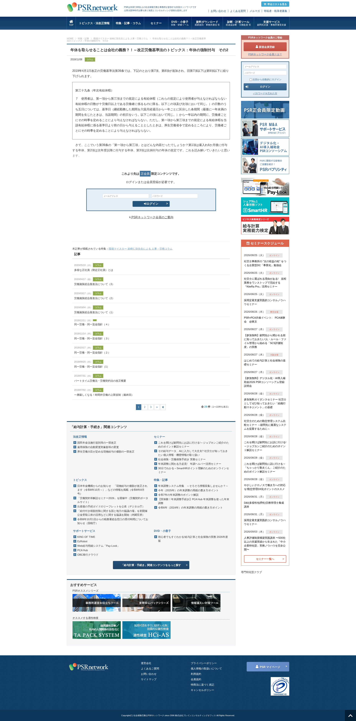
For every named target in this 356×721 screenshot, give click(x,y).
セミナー (156, 23)
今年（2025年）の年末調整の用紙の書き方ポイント (188, 490)
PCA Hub (82, 550)
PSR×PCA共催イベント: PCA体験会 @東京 (264, 319)
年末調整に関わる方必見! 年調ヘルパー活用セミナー (189, 463)
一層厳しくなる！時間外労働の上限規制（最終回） (104, 394)
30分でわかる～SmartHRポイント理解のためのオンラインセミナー (193, 470)
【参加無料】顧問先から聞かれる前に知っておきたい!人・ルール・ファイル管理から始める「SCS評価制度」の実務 (265, 341)
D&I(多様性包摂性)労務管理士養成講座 (264, 504)
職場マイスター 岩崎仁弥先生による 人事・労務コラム (120, 38)
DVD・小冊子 (180, 23)
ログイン (152, 203)
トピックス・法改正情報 (94, 23)
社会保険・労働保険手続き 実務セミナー (182, 459)
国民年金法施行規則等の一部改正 (96, 442)
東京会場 (274, 312)
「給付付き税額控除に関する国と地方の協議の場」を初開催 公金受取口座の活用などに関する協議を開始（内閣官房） (113, 512)
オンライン (274, 255)
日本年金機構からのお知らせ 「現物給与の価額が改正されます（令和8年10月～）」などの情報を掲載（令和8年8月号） (112, 489)
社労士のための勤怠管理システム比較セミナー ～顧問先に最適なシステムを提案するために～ (265, 424)
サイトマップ (148, 679)
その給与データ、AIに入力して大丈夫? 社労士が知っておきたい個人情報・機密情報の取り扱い (193, 453)
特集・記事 (83, 38)
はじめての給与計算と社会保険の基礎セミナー (265, 362)
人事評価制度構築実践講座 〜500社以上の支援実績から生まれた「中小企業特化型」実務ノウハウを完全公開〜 (265, 543)
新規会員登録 (267, 46)
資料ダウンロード (207, 23)
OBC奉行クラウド (87, 554)
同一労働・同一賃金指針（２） (92, 352)
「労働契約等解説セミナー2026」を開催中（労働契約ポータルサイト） (112, 500)
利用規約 (196, 673)
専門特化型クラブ (251, 572)
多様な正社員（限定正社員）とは (93, 270)
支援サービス (271, 23)
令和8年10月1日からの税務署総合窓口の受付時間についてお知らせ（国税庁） (112, 521)
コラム (90, 59)
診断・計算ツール (238, 23)
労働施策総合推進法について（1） (94, 312)
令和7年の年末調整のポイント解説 (178, 494)
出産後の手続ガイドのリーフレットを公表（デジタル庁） (111, 506)
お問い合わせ (218, 10)
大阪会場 (274, 355)
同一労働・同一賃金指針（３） (92, 338)
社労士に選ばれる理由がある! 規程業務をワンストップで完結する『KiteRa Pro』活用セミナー (265, 282)
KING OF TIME (86, 536)
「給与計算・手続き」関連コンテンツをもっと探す (151, 565)
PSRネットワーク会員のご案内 (152, 217)
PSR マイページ (270, 667)
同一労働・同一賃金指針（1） (91, 366)
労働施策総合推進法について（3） (94, 284)
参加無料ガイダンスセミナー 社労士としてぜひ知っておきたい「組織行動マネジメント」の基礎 (265, 403)
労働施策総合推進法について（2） (94, 298)
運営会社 (146, 663)
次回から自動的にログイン (267, 79)
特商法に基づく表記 (202, 684)
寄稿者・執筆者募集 (275, 10)
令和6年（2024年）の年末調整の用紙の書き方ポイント (190, 507)
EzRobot (82, 541)
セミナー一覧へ (265, 558)
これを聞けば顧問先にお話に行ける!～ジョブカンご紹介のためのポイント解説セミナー (193, 444)
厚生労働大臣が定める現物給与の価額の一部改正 (105, 451)
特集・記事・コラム (128, 23)
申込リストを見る (277, 4)
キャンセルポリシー (202, 690)
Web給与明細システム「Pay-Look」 (98, 545)
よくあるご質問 (150, 668)
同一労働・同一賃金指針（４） (92, 324)
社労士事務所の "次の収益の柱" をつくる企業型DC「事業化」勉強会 (265, 263)
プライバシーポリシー (204, 663)
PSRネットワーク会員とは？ (265, 54)
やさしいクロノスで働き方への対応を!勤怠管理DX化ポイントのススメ (265, 487)
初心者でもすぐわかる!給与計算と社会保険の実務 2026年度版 (193, 538)
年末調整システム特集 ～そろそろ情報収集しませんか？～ (193, 485)
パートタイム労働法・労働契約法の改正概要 (100, 380)
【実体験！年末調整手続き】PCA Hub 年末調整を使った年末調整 (193, 501)
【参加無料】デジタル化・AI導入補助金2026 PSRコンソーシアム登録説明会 (264, 382)
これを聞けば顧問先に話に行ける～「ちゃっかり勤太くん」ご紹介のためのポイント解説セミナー (265, 467)
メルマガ (255, 10)
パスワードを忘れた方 (265, 93)
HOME (70, 38)
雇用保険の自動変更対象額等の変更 (98, 447)
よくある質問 (238, 10)
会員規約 (196, 679)
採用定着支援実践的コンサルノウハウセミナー (265, 302)
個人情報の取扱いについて (206, 668)
